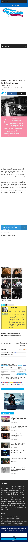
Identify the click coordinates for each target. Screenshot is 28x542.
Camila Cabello (10, 335)
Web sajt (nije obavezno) (20, 368)
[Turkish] (13, 382)
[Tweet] (21, 93)
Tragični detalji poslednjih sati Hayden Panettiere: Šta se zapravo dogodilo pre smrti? (18, 418)
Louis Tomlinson (5, 499)
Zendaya (6, 509)
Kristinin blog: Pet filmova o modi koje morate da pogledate (20, 343)
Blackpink (3, 488)
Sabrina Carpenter (4, 505)
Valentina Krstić (13, 87)
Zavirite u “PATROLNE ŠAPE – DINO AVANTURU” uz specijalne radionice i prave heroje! (19, 460)
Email (11, 367)
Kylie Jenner (5, 498)
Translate (23, 384)
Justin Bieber (10, 494)
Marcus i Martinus (15, 500)
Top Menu (6, 1)
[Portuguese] (18, 382)
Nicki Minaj (3, 503)
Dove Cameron (4, 490)
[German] (3, 382)
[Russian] (17, 382)
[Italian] (20, 382)
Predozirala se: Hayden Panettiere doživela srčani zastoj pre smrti (18, 444)
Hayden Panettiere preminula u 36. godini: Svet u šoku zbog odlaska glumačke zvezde (18, 469)
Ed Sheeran (9, 490)
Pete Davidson (22, 503)
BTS (7, 489)
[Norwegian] (21, 382)
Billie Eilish (23, 487)
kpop (23, 496)
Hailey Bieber (10, 492)
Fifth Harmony (18, 490)
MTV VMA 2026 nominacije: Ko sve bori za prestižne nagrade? (18, 451)
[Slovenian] (5, 382)
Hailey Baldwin (4, 492)
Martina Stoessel (7, 501)
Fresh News (11, 333)
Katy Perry (5, 496)
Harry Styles (17, 492)
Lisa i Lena (17, 497)
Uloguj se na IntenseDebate (4, 365)
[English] (2, 382)
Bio (4, 305)
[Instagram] (7, 314)
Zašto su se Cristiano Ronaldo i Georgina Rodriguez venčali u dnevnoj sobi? (17, 435)
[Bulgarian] (8, 382)
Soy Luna (8, 507)
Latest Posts (10, 305)
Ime (2, 367)
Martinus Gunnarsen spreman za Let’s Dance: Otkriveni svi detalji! (19, 427)
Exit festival (14, 490)
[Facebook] (5, 314)
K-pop (17, 494)
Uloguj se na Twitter (19, 365)
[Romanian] (10, 382)
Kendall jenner (11, 496)
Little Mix (22, 498)
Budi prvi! (14, 352)
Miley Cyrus (17, 501)
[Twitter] (3, 314)
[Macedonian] (7, 382)
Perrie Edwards (17, 503)
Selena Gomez (14, 505)
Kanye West (21, 494)
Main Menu (6, 46)
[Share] (12, 93)
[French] (15, 382)
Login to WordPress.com (12, 365)
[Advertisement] (14, 31)
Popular (17, 333)
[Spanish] (12, 382)
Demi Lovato (22, 489)
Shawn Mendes (18, 335)
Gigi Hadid (23, 490)
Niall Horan (23, 501)
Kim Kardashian (18, 496)
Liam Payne (12, 498)
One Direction (10, 503)
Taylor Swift (14, 507)
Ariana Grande (15, 486)
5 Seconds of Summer (5, 486)
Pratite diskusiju (25, 349)
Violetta (21, 507)
